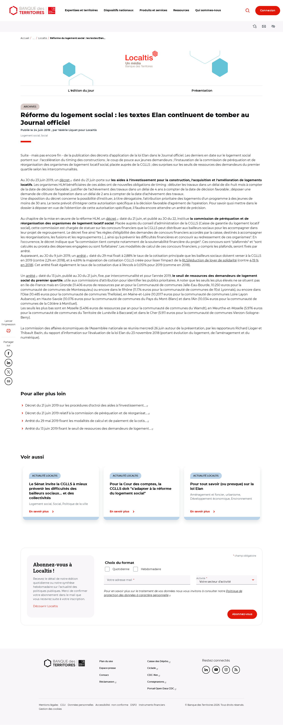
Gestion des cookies (50, 708)
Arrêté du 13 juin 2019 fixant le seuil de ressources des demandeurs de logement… (88, 428)
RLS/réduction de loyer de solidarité (209, 260)
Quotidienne (121, 569)
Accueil (25, 38)
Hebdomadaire (151, 569)
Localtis (42, 38)
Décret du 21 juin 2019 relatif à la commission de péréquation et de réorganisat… (86, 413)
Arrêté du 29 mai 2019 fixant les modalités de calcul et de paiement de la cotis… (86, 421)
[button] (81, 10)
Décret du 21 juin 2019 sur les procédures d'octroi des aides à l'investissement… (85, 405)
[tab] (33, 533)
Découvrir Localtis (45, 606)
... (33, 38)
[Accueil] (32, 10)
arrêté (81, 256)
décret (64, 180)
